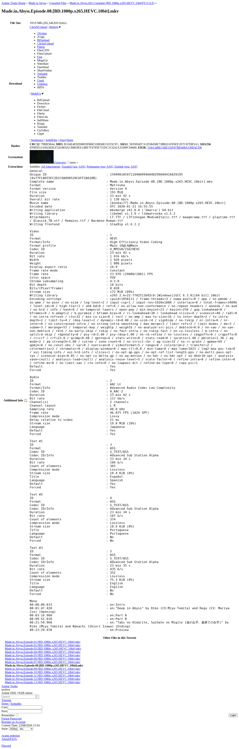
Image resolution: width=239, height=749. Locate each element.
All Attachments (50, 166)
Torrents (6, 700)
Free (39, 57)
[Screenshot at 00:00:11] (42, 162)
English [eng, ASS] (125, 166)
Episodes (16, 703)
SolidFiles (51, 140)
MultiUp (36, 93)
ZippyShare (66, 140)
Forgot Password (11, 718)
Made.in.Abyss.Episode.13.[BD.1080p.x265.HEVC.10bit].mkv (42, 682)
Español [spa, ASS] (73, 166)
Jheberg (53, 27)
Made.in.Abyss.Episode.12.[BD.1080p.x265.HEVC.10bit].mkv (42, 679)
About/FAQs (9, 739)
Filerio (41, 46)
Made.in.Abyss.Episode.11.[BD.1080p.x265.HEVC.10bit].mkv (42, 675)
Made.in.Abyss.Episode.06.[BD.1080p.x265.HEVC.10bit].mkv (42, 658)
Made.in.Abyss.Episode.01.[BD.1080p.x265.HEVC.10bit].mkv (42, 641)
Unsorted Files (57, 3)
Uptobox (42, 84)
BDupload (43, 40)
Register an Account (13, 722)
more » (74, 162)
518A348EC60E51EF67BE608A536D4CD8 (175, 147)
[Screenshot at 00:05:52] (60, 162)
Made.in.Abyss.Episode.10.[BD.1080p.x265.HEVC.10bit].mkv (42, 672)
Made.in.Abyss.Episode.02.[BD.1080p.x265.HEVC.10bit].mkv (42, 645)
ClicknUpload (45, 43)
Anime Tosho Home (13, 3)
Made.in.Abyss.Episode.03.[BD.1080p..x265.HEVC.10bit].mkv (43, 648)
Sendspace (37, 140)
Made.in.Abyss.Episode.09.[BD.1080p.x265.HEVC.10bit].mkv (42, 668)
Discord (6, 745)
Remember (8, 715)
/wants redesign (10, 735)
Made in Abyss (37, 3)
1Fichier (42, 33)
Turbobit (42, 73)
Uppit (40, 80)
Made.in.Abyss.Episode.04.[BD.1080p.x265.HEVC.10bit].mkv (42, 652)
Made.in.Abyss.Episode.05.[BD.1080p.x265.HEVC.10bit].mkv (42, 655)
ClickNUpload (38, 27)
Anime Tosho (9, 686)
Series (5, 703)
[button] (68, 162)
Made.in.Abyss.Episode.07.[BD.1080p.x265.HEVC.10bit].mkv (42, 662)
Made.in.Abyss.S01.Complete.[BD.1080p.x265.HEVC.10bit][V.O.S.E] (111, 3)
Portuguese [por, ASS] (100, 166)
